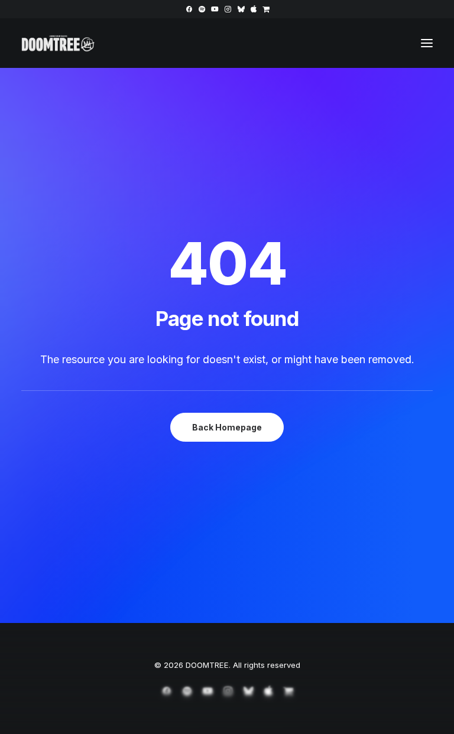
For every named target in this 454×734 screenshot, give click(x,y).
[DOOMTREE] (58, 43)
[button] (189, 9)
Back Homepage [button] (227, 427)
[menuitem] (189, 9)
